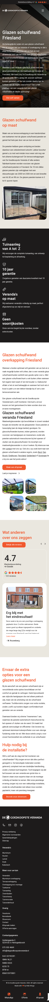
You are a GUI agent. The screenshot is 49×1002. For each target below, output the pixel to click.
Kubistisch (6, 865)
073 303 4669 (8, 947)
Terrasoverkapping (9, 882)
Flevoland (22, 456)
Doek (4, 862)
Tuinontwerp (7, 897)
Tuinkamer (6, 888)
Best (40, 452)
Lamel (4, 859)
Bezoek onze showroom (16, 797)
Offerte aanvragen (9, 928)
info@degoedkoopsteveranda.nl (15, 951)
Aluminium (6, 853)
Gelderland (31, 456)
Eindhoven (12, 456)
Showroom (6, 919)
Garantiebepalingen (9, 838)
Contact (5, 922)
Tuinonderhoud (8, 903)
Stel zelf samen (12, 98)
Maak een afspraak (14, 467)
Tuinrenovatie (7, 900)
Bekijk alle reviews (14, 545)
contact (9, 449)
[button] (41, 543)
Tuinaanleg (6, 891)
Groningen (42, 456)
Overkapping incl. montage (12, 885)
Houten (5, 856)
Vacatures (6, 913)
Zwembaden (7, 894)
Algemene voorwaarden (11, 835)
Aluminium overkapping (11, 879)
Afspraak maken (8, 925)
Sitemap (5, 841)
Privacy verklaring (9, 832)
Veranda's (6, 876)
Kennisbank (6, 916)
